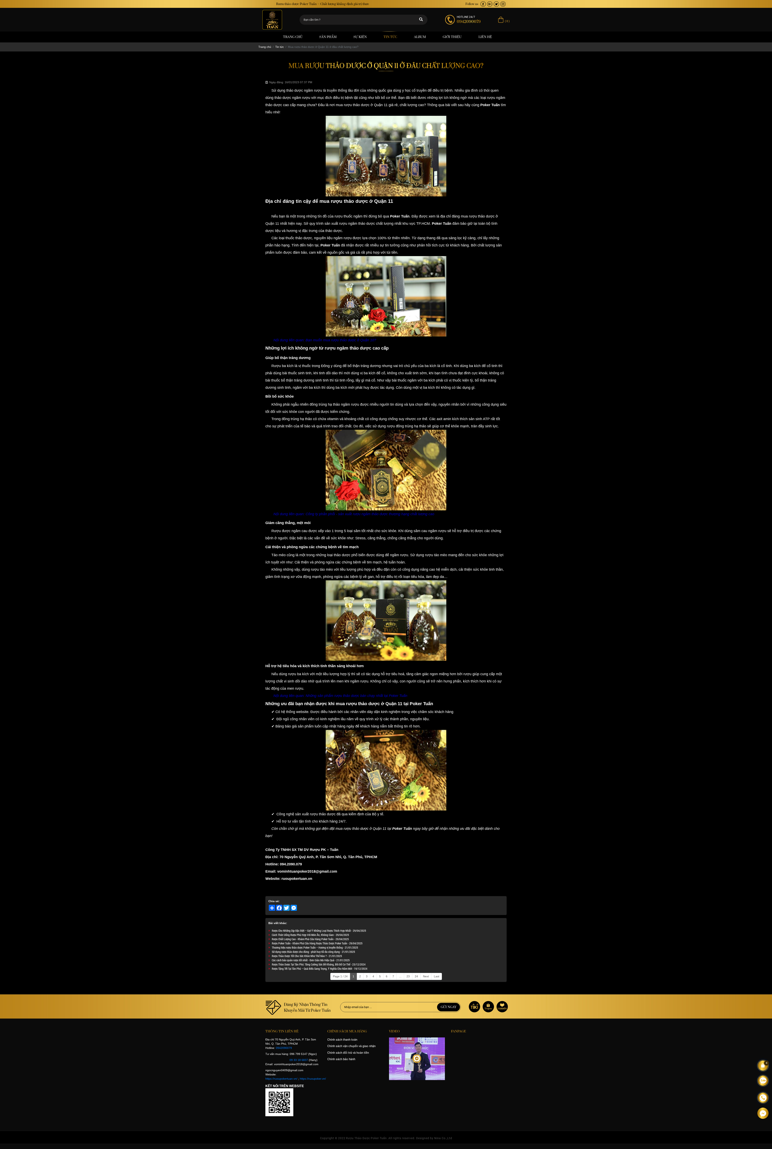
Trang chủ (293, 37)
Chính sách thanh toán (342, 1039)
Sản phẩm (328, 37)
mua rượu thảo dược (478, 216)
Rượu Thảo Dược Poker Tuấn (366, 1138)
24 (416, 976)
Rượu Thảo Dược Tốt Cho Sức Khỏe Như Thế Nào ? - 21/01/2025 (307, 956)
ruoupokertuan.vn (296, 879)
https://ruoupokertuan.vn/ (281, 1078)
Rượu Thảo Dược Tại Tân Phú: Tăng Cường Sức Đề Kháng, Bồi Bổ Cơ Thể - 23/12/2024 (318, 964)
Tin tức (390, 37)
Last (436, 976)
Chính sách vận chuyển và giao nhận (351, 1046)
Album (420, 37)
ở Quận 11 (391, 703)
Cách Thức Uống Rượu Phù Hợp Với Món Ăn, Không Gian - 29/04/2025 (310, 935)
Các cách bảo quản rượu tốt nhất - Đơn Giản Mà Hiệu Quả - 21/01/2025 (311, 960)
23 (408, 976)
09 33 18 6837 (299, 1060)
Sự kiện (360, 37)
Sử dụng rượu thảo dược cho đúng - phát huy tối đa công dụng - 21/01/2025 (313, 952)
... (400, 976)
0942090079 (284, 1047)
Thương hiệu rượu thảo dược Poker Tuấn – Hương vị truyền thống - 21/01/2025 (315, 947)
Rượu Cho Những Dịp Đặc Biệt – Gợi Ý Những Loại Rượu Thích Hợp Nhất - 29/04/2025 (319, 931)
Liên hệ (485, 37)
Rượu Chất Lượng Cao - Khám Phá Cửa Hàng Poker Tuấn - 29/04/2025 (310, 939)
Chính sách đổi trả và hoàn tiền (348, 1053)
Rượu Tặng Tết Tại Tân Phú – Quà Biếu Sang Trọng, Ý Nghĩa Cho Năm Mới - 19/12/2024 (319, 968)
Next (426, 976)
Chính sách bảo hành (341, 1059)
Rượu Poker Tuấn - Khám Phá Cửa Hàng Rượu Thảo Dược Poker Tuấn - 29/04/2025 (317, 943)
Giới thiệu (452, 37)
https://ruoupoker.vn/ (313, 1078)
